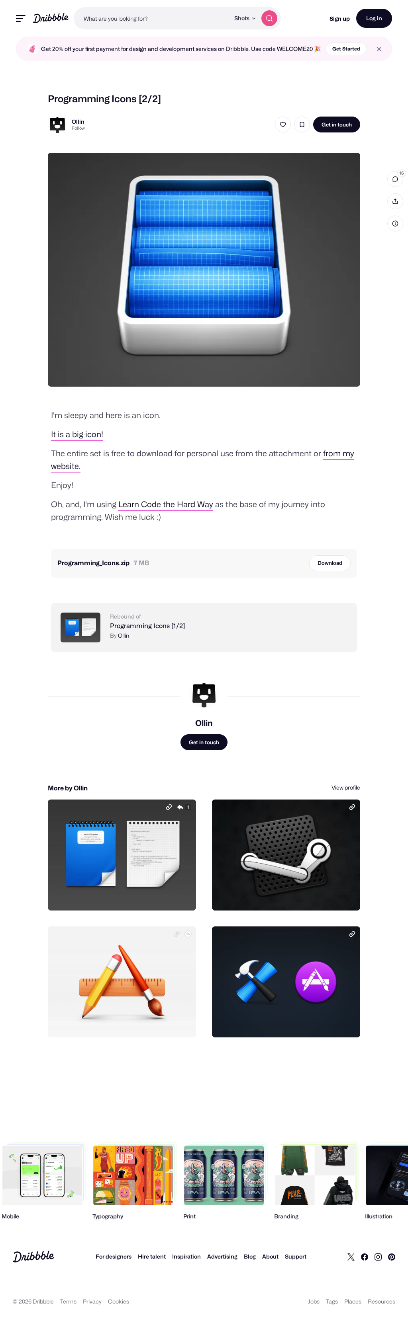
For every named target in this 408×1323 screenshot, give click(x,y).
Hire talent (152, 1256)
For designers (113, 1256)
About (270, 1256)
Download (330, 563)
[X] (351, 1256)
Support (295, 1256)
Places (352, 1301)
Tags (332, 1301)
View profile (346, 787)
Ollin (78, 121)
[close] (379, 49)
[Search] (269, 18)
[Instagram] (378, 1256)
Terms (68, 1301)
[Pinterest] (391, 1256)
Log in (374, 18)
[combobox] (152, 18)
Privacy (92, 1301)
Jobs (314, 1301)
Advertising (222, 1256)
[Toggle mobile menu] (21, 18)
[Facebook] (364, 1256)
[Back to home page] (51, 18)
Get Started (346, 49)
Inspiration (186, 1256)
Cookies (118, 1301)
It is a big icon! (77, 434)
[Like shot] (283, 124)
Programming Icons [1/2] (147, 626)
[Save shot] (302, 124)
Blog (250, 1256)
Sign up (340, 18)
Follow (78, 128)
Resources (381, 1301)
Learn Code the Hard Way (165, 504)
